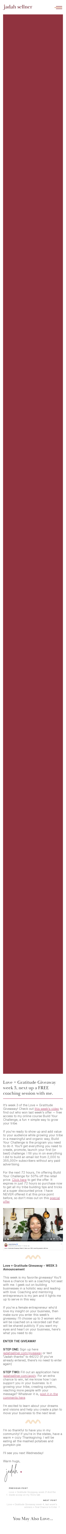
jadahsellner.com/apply (19, 1375)
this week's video (47, 1108)
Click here (19, 1179)
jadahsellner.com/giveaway (22, 1353)
